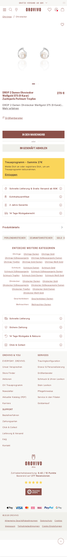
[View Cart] (62, 10)
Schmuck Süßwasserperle (16, 271)
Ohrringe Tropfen (12, 262)
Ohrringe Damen (31, 254)
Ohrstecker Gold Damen (44, 289)
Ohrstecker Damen (31, 281)
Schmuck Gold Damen (32, 275)
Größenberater (14, 118)
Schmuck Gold (48, 267)
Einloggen (11, 174)
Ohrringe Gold (48, 254)
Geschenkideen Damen (42, 298)
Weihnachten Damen (41, 304)
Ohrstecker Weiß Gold (33, 293)
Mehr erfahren (10, 108)
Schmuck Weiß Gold (54, 275)
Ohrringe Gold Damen (32, 262)
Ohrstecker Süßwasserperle (16, 285)
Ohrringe (7, 16)
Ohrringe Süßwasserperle (17, 258)
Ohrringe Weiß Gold (54, 262)
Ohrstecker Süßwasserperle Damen (47, 285)
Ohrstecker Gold (50, 281)
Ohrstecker (21, 16)
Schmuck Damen (31, 267)
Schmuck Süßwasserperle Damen (47, 271)
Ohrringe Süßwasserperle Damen (46, 258)
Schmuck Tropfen (11, 275)
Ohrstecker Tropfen (21, 289)
